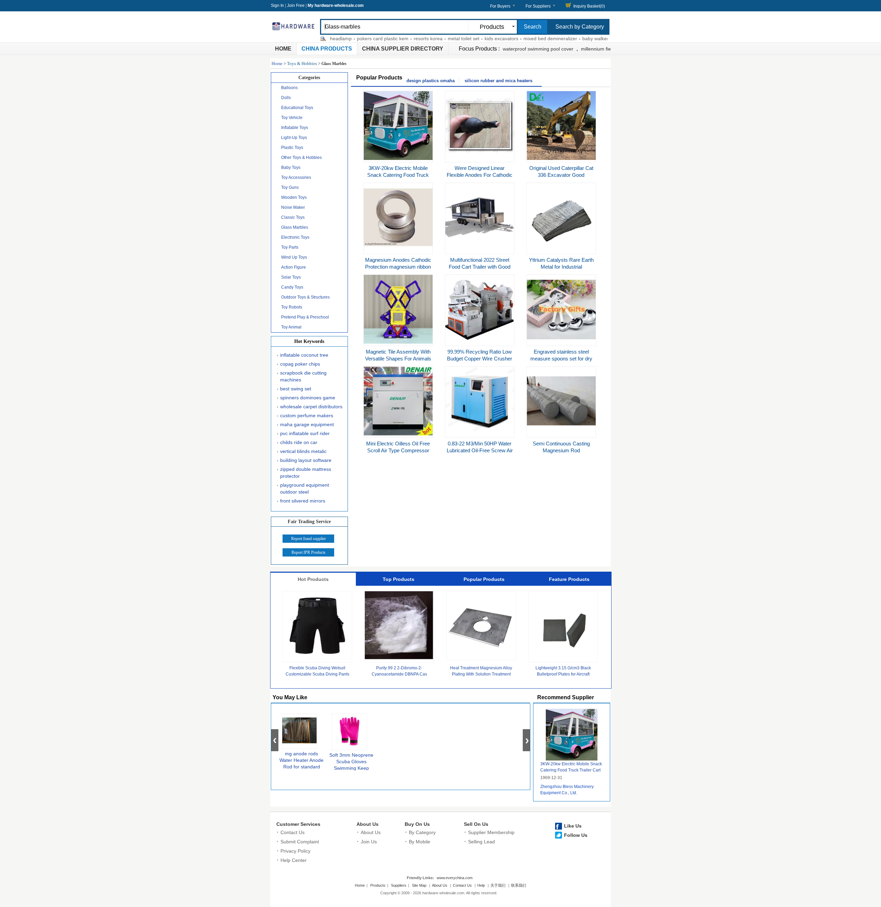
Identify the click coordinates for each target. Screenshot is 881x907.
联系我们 (518, 885)
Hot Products (313, 579)
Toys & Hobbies (302, 63)
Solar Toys (291, 277)
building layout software (305, 460)
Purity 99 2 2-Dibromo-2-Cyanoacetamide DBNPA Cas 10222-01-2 (399, 674)
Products (377, 885)
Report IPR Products (308, 552)
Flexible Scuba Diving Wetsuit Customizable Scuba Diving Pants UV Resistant (317, 674)
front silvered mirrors (302, 501)
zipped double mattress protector (305, 472)
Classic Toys (293, 217)
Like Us (573, 826)
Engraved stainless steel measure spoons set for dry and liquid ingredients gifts (561, 358)
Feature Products (569, 579)
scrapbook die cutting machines (303, 376)
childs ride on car (298, 442)
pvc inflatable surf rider (305, 433)
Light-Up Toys (294, 137)
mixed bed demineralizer (530, 38)
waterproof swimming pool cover (538, 49)
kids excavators (481, 38)
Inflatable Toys (294, 127)
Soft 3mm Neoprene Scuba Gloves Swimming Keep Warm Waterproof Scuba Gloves (351, 768)
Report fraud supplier (308, 538)
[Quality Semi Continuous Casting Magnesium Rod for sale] (561, 433)
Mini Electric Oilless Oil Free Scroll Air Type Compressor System (398, 450)
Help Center (293, 860)
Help (481, 885)
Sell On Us (476, 824)
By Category (422, 832)
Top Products (398, 579)
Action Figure (293, 267)
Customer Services (298, 824)
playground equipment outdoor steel (304, 488)
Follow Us (575, 835)
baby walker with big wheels (592, 38)
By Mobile (419, 841)
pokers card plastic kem (363, 38)
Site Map (419, 885)
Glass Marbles (294, 227)
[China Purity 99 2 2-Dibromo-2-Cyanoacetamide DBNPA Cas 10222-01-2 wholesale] (399, 658)
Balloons (289, 87)
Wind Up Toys (294, 257)
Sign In (277, 5)
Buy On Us (417, 824)
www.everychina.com (455, 878)
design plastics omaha (430, 80)
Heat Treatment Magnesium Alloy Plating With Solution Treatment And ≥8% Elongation (481, 674)
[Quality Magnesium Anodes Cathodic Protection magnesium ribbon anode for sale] (398, 250)
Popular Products (484, 579)
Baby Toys (290, 167)
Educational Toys (297, 107)
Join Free (296, 5)
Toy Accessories (296, 177)
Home (283, 49)
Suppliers (398, 885)
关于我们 (498, 885)
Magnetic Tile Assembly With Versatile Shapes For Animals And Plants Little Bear (398, 358)
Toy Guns (290, 187)
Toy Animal (291, 327)
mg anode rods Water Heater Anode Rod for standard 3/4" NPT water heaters (301, 766)
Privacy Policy (295, 851)
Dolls (286, 97)
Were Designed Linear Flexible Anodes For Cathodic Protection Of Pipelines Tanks (480, 175)
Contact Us (292, 832)
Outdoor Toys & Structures (305, 297)
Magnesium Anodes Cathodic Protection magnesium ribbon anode (398, 267)
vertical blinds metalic (303, 451)
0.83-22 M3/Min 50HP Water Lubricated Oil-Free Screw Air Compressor (480, 450)
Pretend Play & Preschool (305, 317)
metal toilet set (443, 38)
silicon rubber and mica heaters (498, 80)
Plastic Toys (292, 147)
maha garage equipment (307, 424)
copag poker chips (300, 364)
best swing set (295, 388)
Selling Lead (481, 841)
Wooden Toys (294, 197)
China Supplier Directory (402, 49)
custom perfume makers (306, 415)
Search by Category (579, 27)
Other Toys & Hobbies (301, 157)
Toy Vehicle (291, 117)
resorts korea (408, 38)
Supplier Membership (491, 832)
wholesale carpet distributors (311, 406)
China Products (326, 49)
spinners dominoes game (307, 397)
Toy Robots (291, 307)
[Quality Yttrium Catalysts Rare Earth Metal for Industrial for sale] (561, 250)
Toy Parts (289, 247)
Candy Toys (292, 287)
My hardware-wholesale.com (336, 5)
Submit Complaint (299, 841)
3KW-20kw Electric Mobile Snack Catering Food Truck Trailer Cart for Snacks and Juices (571, 770)
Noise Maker (293, 207)
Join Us (369, 841)
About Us (368, 824)
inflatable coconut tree (304, 355)
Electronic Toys (295, 237)
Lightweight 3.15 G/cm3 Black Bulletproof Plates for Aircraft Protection (563, 674)
